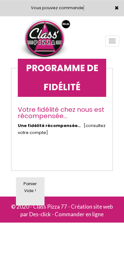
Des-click (40, 214)
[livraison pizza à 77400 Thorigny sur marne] (44, 25)
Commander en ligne (79, 214)
